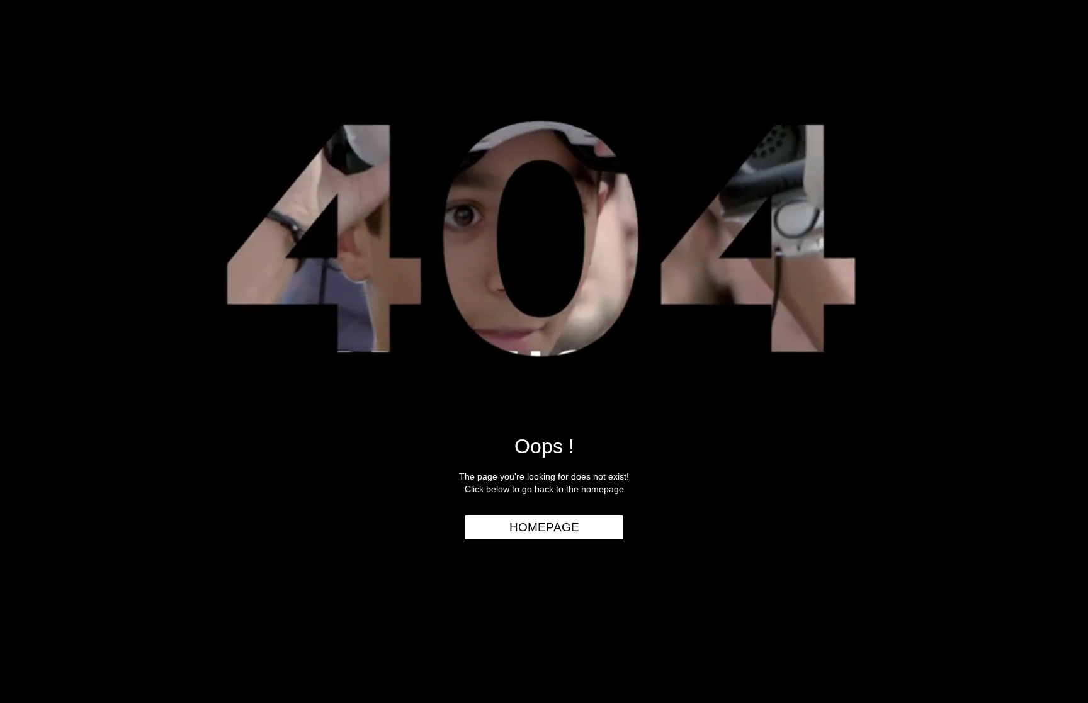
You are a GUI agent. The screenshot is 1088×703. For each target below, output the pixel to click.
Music (1054, 111)
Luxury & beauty (1024, 62)
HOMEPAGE (544, 527)
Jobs (1056, 183)
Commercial (1035, 86)
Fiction (1049, 135)
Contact (1045, 232)
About (1052, 207)
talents (1047, 159)
